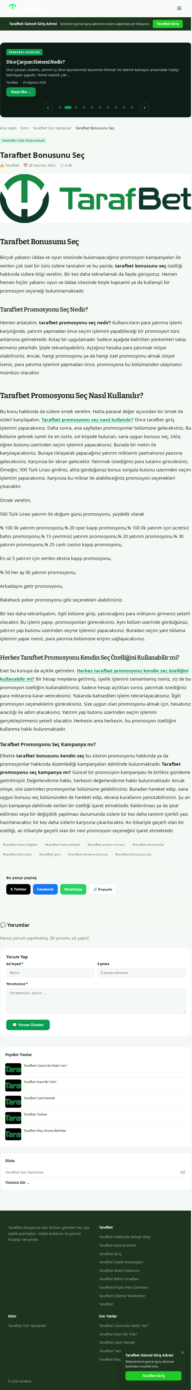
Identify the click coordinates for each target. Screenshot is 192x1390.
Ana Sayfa (8, 128)
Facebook (45, 889)
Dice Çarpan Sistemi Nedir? (35, 62)
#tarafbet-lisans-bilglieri (20, 844)
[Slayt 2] (68, 107)
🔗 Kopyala (102, 889)
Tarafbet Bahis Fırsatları (119, 1278)
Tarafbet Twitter (112, 1350)
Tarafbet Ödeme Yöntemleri (122, 1295)
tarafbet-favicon (24, 52)
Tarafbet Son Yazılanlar (52, 128)
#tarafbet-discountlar (148, 844)
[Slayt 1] (60, 107)
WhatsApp (73, 889)
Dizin (24, 128)
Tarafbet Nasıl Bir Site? (118, 1334)
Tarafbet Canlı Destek (117, 1342)
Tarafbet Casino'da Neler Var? (123, 1325)
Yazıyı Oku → (21, 92)
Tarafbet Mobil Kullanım (119, 1270)
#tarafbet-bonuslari (17, 854)
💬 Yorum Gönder (28, 1025)
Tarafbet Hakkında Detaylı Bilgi (124, 1236)
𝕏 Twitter (18, 889)
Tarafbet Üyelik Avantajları (121, 1262)
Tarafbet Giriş (168, 24)
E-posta (103, 964)
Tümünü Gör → (17, 1182)
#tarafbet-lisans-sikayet (62, 844)
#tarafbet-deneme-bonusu (88, 854)
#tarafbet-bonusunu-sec (133, 854)
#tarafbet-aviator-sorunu (106, 844)
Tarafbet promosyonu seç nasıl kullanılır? (88, 420)
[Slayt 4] (84, 107)
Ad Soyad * (14, 964)
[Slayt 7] (108, 107)
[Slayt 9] (124, 107)
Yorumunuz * (17, 984)
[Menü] (179, 9)
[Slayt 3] (76, 107)
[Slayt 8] (116, 107)
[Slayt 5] (92, 107)
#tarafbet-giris (49, 854)
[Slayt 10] (132, 107)
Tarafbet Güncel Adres (117, 1245)
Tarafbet (106, 1304)
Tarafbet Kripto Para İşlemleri (123, 1287)
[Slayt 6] (100, 107)
